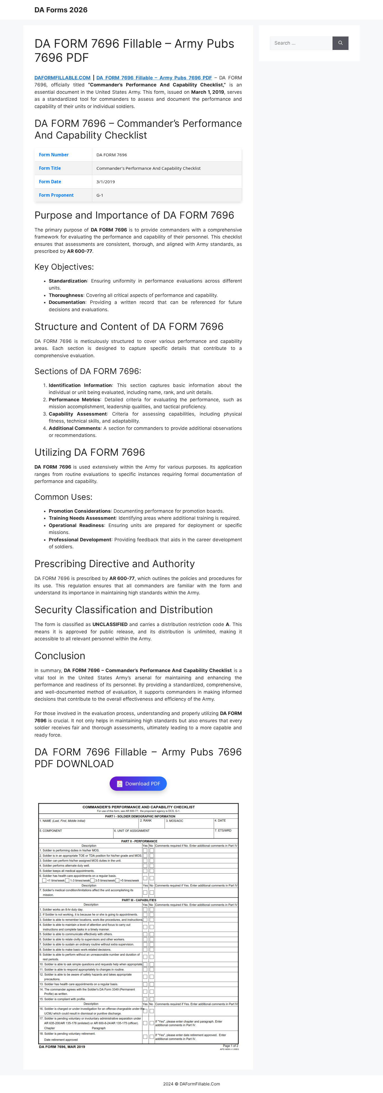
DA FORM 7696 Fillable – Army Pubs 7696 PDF (154, 78)
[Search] (341, 43)
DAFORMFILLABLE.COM (62, 78)
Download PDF (142, 783)
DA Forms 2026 (61, 10)
